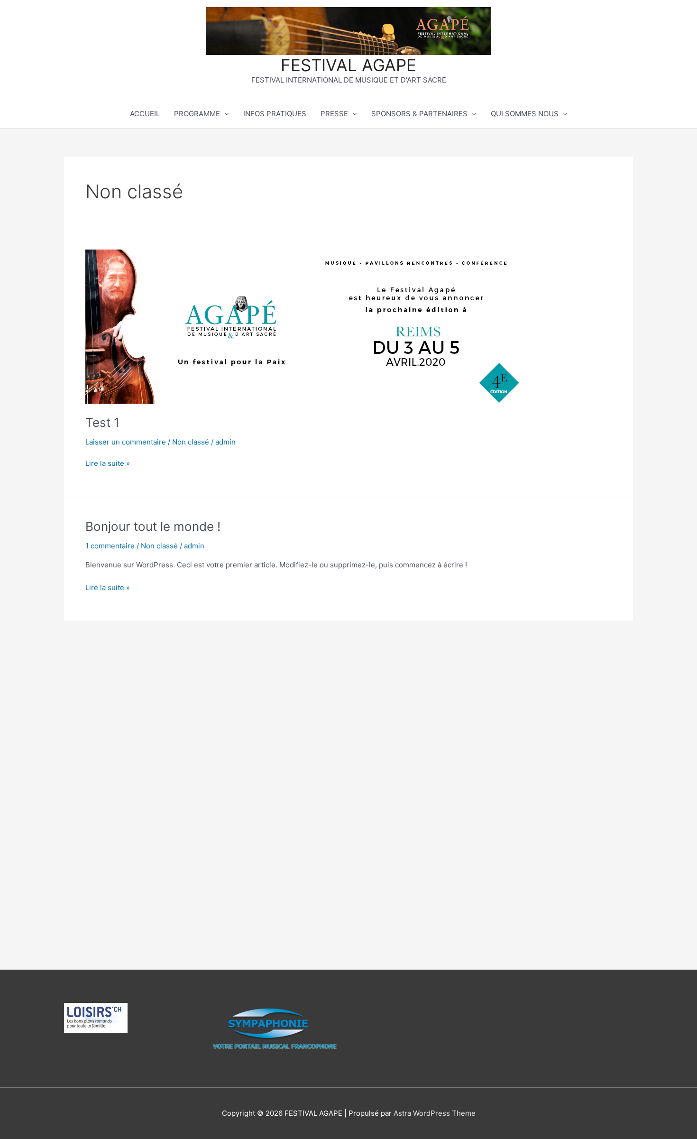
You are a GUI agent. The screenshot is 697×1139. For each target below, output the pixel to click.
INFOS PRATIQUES (274, 113)
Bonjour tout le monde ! (152, 526)
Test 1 (102, 422)
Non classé (190, 441)
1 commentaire (110, 545)
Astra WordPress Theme (435, 1113)
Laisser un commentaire (125, 441)
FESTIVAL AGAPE (348, 65)
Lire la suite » (107, 463)
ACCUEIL (145, 113)
